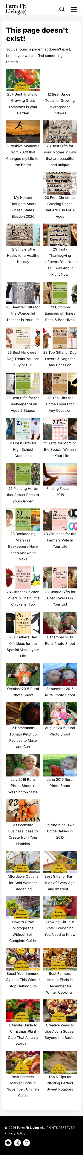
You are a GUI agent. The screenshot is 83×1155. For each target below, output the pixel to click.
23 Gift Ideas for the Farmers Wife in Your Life (60, 540)
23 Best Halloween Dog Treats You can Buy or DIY (23, 358)
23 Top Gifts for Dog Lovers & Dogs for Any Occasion (60, 358)
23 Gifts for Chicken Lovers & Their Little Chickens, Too (23, 598)
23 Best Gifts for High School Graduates (23, 449)
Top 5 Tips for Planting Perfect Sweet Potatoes (60, 1083)
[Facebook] (8, 1142)
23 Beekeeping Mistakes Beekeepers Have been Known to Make (23, 546)
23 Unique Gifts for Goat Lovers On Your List (59, 598)
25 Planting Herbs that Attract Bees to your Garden (23, 495)
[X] (17, 1142)
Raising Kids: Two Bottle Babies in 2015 (60, 831)
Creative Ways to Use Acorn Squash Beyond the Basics (60, 1031)
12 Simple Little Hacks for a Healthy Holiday (23, 255)
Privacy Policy (15, 1133)
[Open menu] (74, 9)
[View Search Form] (62, 9)
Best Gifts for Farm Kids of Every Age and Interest (59, 882)
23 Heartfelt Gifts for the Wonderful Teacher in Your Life (23, 313)
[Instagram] (26, 1142)
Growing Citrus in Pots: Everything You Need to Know (59, 928)
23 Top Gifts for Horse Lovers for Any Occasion (60, 404)
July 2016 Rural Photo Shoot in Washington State (23, 785)
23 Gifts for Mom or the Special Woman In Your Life (60, 449)
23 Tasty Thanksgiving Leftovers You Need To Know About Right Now (60, 262)
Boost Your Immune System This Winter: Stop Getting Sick (23, 979)
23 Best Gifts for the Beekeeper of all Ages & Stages (23, 404)
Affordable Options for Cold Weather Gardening (23, 882)
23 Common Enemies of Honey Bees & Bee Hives (60, 313)
